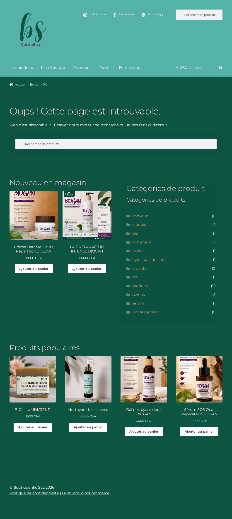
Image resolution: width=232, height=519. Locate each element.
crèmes (139, 224)
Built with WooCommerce (85, 493)
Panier (105, 67)
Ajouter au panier (33, 269)
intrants (139, 268)
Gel (135, 233)
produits (140, 286)
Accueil (20, 84)
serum (138, 303)
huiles (137, 251)
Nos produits (21, 67)
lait (135, 277)
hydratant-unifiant (149, 259)
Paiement (82, 67)
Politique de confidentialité (34, 493)
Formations (129, 67)
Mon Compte (53, 67)
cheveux (140, 216)
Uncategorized (145, 312)
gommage (142, 242)
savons (138, 295)
